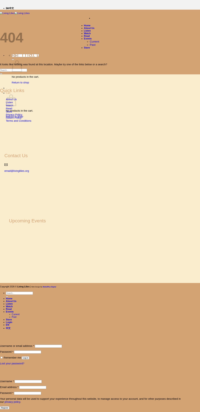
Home (87, 25)
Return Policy (14, 117)
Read (87, 36)
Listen (87, 31)
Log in (25, 358)
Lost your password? (12, 363)
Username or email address (17, 346)
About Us (89, 28)
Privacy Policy (14, 114)
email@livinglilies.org (16, 170)
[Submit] (13, 59)
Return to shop (20, 82)
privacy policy (12, 401)
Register (4, 408)
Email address (9, 387)
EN (7, 325)
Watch (87, 33)
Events (88, 38)
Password (6, 351)
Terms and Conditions (18, 120)
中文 (11, 8)
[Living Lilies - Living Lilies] (15, 13)
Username (7, 381)
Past (92, 44)
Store (87, 47)
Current (94, 41)
